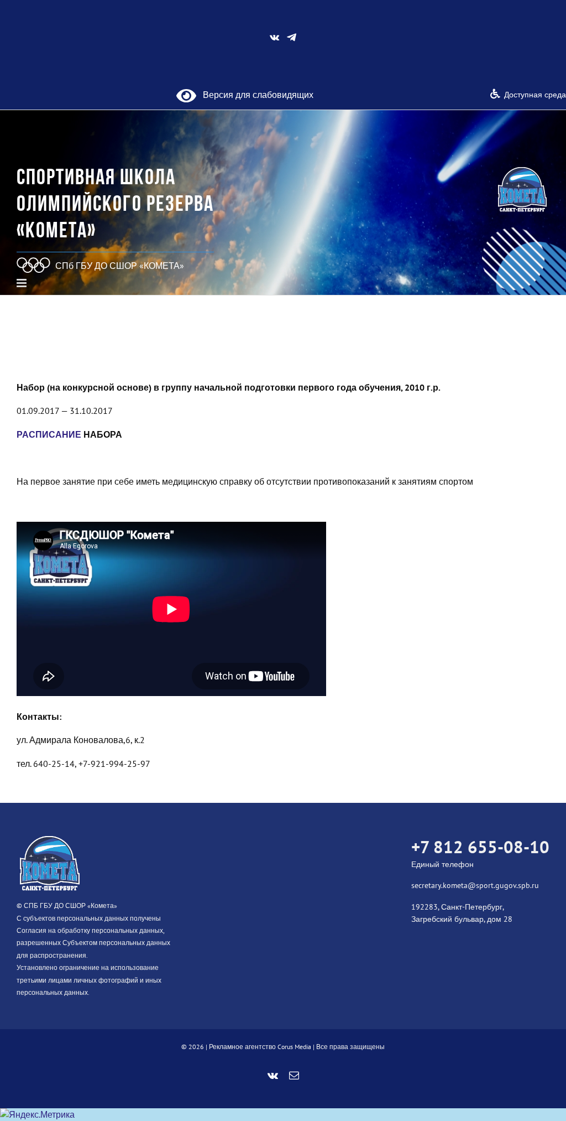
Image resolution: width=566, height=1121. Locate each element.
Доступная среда (535, 95)
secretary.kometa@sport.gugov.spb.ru (475, 885)
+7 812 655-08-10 (480, 846)
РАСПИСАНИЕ (49, 434)
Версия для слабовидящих (254, 94)
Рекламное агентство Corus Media (260, 1046)
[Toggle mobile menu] (22, 283)
